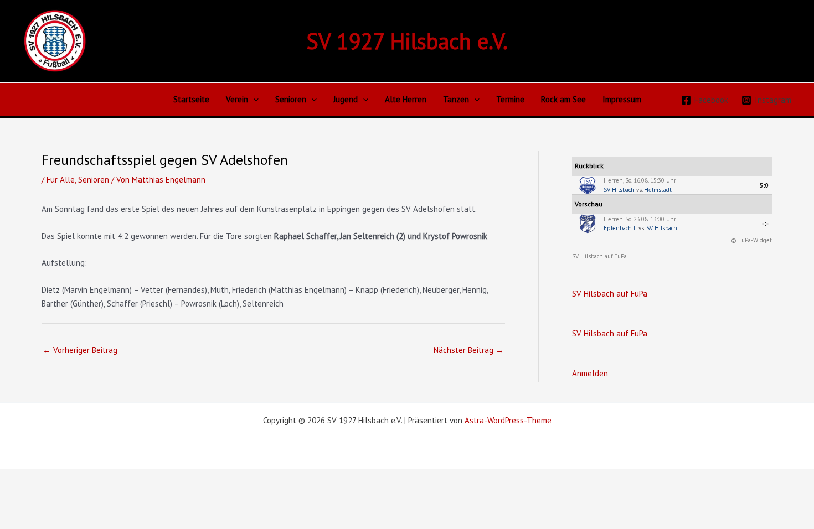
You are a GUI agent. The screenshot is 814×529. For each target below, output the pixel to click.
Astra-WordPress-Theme (508, 420)
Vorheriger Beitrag (80, 350)
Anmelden (590, 373)
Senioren (290, 99)
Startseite (191, 99)
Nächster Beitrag (469, 350)
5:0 (764, 185)
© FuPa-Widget (751, 240)
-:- (765, 223)
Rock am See (563, 99)
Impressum (621, 99)
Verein (237, 99)
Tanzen (456, 99)
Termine (510, 99)
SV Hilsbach (619, 190)
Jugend (345, 99)
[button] (253, 99)
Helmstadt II (660, 190)
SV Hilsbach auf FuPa (599, 256)
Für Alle (61, 179)
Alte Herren (405, 99)
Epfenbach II (620, 228)
